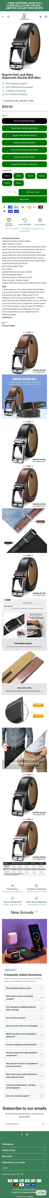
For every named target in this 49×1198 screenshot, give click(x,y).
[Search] (8, 16)
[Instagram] (27, 1134)
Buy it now (24, 199)
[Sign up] (43, 1123)
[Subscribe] (44, 1167)
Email (5, 1168)
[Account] (40, 16)
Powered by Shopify (24, 1197)
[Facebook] (21, 1134)
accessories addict (28, 1189)
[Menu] (3, 17)
